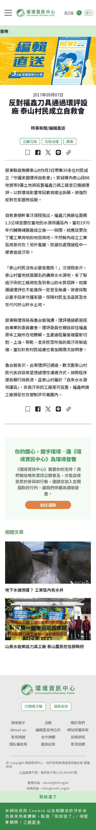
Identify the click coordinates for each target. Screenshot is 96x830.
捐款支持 (61, 706)
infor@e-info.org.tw (56, 788)
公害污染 (30, 141)
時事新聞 (39, 128)
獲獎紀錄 (48, 744)
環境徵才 (18, 722)
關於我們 (78, 722)
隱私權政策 (18, 744)
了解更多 (32, 822)
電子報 (68, 13)
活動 (48, 722)
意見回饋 (78, 744)
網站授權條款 (78, 729)
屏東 (69, 141)
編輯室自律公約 (48, 729)
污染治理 (52, 141)
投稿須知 (78, 736)
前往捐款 (48, 505)
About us (18, 729)
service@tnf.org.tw (56, 782)
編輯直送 (57, 128)
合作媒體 (48, 736)
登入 (89, 12)
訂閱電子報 (33, 706)
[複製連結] (68, 152)
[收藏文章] (27, 152)
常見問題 (18, 736)
